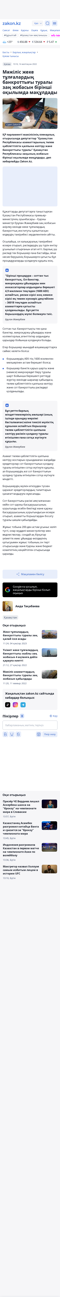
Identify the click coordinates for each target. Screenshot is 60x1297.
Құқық (43, 30)
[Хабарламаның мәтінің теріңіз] (30, 725)
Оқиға (34, 30)
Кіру (55, 715)
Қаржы (25, 30)
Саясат (6, 30)
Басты (6, 52)
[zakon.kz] (12, 23)
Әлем (15, 30)
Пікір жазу (50, 734)
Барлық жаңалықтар (24, 52)
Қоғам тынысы (11, 56)
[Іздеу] (47, 23)
